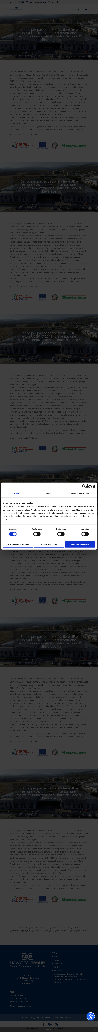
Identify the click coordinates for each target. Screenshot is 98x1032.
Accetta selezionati (49, 544)
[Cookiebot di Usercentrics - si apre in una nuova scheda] (84, 486)
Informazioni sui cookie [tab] (80, 494)
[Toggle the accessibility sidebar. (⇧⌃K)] (91, 1016)
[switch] (37, 534)
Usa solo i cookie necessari (18, 544)
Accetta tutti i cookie (80, 544)
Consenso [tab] (17, 494)
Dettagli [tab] (49, 494)
